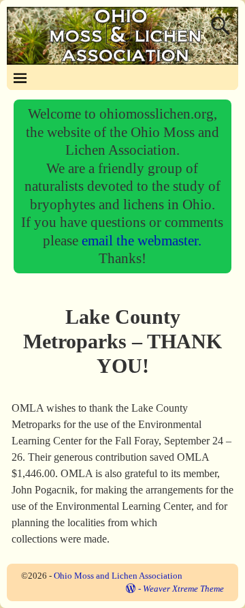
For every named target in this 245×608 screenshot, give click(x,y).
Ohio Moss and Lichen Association (118, 576)
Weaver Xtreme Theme (183, 588)
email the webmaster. (141, 240)
